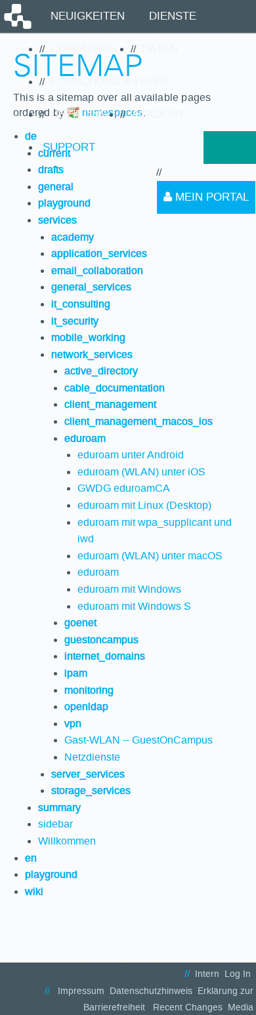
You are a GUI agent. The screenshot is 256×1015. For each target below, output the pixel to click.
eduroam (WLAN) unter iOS (141, 471)
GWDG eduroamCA (123, 488)
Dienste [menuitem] (172, 16)
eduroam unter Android (130, 454)
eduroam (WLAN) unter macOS (150, 555)
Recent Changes (188, 1007)
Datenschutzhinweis (151, 991)
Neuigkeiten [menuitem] (88, 16)
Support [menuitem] (69, 147)
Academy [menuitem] (158, 114)
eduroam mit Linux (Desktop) (144, 505)
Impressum (81, 991)
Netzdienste (92, 757)
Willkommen (67, 840)
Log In (237, 974)
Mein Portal (210, 197)
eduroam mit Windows (129, 589)
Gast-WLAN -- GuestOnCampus (138, 740)
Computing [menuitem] (84, 49)
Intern (207, 974)
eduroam (98, 572)
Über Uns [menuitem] (79, 114)
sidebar (55, 823)
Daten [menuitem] (160, 49)
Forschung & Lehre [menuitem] (111, 81)
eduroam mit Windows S (134, 606)
